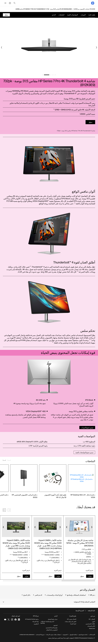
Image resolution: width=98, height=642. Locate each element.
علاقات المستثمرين (90, 624)
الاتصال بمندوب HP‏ (71, 619)
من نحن (93, 616)
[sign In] (10, 3)
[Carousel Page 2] (53, 74)
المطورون (36, 624)
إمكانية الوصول (73, 634)
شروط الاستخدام (40, 634)
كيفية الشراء (73, 624)
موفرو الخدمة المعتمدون (51, 627)
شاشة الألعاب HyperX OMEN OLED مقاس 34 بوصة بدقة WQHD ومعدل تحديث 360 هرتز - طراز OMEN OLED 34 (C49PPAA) (48, 544)
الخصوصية (65, 634)
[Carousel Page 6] (42, 74)
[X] (9, 619)
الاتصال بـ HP (92, 619)
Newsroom (92, 628)
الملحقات (61, 15)
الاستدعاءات (92, 634)
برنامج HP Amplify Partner (32, 619)
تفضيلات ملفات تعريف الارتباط (53, 634)
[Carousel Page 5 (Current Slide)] (46, 74)
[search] (14, 3)
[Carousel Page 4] (50, 74)
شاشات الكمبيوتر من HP (84, 9)
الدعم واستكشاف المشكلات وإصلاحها (47, 622)
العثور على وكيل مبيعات (70, 621)
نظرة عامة (91, 15)
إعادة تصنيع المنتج (83, 634)
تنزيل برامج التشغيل (52, 619)
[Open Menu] (5, 3)
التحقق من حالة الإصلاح (51, 630)
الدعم (54, 15)
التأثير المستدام (91, 626)
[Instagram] (12, 619)
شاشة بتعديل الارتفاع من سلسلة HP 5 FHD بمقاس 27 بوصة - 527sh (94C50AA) (79, 543)
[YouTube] (5, 619)
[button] (4, 510)
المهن (93, 621)
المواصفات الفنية (72, 15)
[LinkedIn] (19, 619)
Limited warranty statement (27, 634)
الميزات (83, 15)
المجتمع (55, 625)
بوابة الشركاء (35, 621)
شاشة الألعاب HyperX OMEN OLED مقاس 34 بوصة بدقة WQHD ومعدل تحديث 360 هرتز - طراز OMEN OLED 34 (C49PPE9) (16, 544)
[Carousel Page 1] (55, 74)
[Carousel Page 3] (52, 74)
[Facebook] (15, 619)
